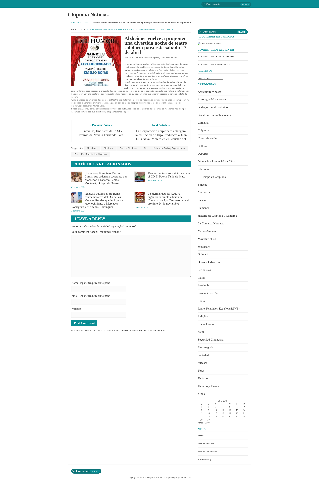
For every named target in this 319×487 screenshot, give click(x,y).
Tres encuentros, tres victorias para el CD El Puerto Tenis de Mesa (169, 175)
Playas (202, 277)
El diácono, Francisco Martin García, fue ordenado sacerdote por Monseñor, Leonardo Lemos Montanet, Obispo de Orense (106, 178)
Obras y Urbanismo (209, 262)
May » (207, 422)
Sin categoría (205, 347)
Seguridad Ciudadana (210, 339)
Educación (204, 169)
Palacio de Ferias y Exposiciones (169, 148)
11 (223, 410)
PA (145, 148)
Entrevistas (204, 192)
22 (201, 416)
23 (208, 416)
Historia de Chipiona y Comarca (217, 215)
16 (208, 413)
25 (223, 416)
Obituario (203, 254)
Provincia (203, 285)
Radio (201, 301)
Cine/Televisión (207, 138)
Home (73, 30)
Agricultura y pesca (209, 91)
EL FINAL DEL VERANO (223, 56)
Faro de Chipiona (128, 148)
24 (215, 416)
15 (201, 413)
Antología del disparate (212, 99)
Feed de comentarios (207, 451)
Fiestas (202, 200)
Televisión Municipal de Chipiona (91, 154)
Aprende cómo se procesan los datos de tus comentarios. (138, 330)
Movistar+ (204, 246)
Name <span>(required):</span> (90, 282)
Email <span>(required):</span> (90, 295)
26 (230, 416)
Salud (201, 331)
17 (215, 413)
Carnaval (203, 122)
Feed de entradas (206, 443)
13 (237, 410)
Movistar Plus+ (207, 239)
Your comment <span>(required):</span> (96, 231)
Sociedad (203, 355)
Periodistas (204, 270)
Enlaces (202, 184)
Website (76, 308)
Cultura (81, 30)
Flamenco (204, 207)
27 (237, 416)
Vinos (201, 393)
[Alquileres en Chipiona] (209, 43)
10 (215, 410)
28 (244, 416)
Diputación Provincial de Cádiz (217, 161)
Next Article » (161, 124)
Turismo (203, 378)
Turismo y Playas (208, 386)
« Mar (200, 422)
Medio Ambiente (208, 231)
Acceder (201, 435)
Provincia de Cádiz (209, 293)
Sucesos (202, 362)
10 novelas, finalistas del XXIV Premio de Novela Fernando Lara (101, 133)
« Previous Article (101, 124)
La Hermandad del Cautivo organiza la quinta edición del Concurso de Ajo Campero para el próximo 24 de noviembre (168, 198)
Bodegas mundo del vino (213, 107)
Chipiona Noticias (88, 15)
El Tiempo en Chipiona (212, 176)
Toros (201, 370)
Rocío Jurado (206, 324)
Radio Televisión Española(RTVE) (219, 308)
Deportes (203, 153)
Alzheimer (92, 148)
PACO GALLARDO (221, 64)
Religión (203, 316)
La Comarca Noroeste (211, 223)
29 (201, 419)
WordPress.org (205, 459)
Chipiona (108, 148)
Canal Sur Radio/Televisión (214, 115)
